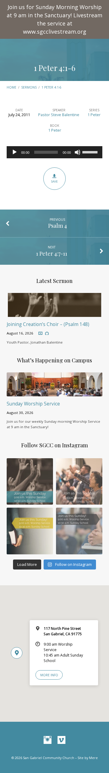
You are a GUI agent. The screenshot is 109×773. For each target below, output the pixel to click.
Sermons (29, 87)
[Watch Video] (40, 333)
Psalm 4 (57, 225)
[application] (55, 152)
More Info (49, 675)
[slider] (90, 151)
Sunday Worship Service (33, 404)
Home (11, 87)
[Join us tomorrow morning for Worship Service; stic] (30, 481)
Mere (93, 757)
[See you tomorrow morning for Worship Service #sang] (79, 531)
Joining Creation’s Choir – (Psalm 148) (48, 324)
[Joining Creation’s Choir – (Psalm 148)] (55, 313)
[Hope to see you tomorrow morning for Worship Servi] (79, 481)
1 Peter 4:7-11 (51, 253)
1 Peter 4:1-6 (54, 67)
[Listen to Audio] (47, 333)
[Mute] (77, 152)
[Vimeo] (61, 740)
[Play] (15, 152)
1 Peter (94, 114)
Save (54, 181)
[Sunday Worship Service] (55, 392)
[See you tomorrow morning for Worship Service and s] (30, 531)
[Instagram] (47, 740)
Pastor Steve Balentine (58, 114)
